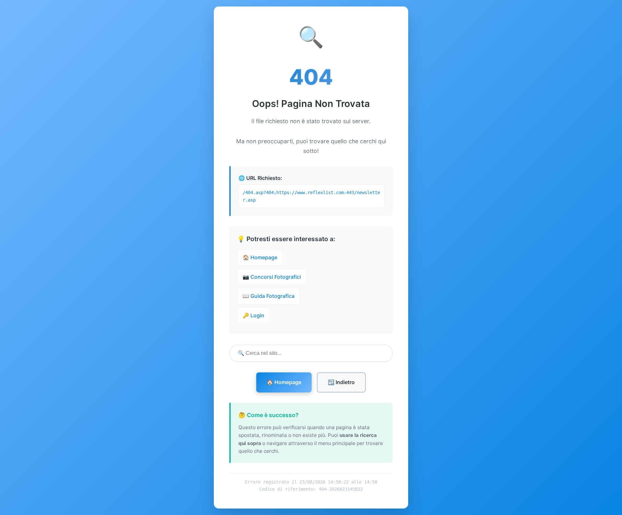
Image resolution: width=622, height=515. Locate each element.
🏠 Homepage (260, 257)
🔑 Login (253, 315)
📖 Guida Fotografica (268, 296)
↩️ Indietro (341, 382)
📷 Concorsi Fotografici (272, 277)
